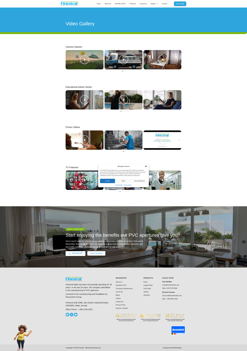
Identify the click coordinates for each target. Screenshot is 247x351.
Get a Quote (180, 4)
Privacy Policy (128, 185)
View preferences (139, 181)
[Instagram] (71, 314)
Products (133, 4)
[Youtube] (76, 314)
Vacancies (143, 4)
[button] (146, 166)
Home (99, 4)
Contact (164, 4)
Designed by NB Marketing (172, 348)
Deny (123, 181)
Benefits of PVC (120, 4)
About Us (108, 4)
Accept (107, 181)
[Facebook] (67, 314)
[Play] (85, 59)
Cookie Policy (119, 185)
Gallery (153, 4)
